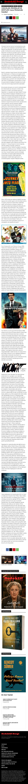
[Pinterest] (14, 17)
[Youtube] (8, 740)
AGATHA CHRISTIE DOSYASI (9, 707)
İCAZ (26, 564)
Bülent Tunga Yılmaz (8, 14)
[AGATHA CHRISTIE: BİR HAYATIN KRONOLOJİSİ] (21, 724)
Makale (20, 6)
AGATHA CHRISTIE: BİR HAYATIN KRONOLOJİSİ (10, 723)
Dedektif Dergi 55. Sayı (7, 6)
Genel (15, 6)
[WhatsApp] (17, 17)
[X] (10, 17)
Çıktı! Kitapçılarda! (6, 611)
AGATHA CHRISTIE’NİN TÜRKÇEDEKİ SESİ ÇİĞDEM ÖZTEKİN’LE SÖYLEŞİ (9, 716)
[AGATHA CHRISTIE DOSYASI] (21, 709)
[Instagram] (4, 740)
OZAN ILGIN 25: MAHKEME (6, 564)
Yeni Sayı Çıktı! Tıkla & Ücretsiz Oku (10, 571)
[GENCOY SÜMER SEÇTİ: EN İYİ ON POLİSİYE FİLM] (21, 701)
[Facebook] (7, 17)
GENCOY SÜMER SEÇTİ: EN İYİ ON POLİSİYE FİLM (10, 700)
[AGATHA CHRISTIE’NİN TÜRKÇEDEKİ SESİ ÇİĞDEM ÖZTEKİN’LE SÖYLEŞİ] (21, 717)
